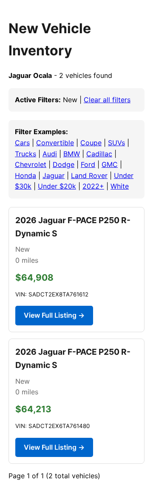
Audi (49, 153)
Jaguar (53, 175)
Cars (22, 142)
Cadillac (99, 153)
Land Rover (89, 175)
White (119, 186)
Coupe (91, 142)
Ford (88, 164)
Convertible (55, 142)
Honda (25, 175)
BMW (71, 153)
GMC (110, 164)
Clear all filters (107, 99)
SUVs (116, 142)
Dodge (63, 164)
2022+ (93, 186)
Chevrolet (30, 164)
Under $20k (57, 186)
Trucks (25, 153)
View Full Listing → (54, 315)
